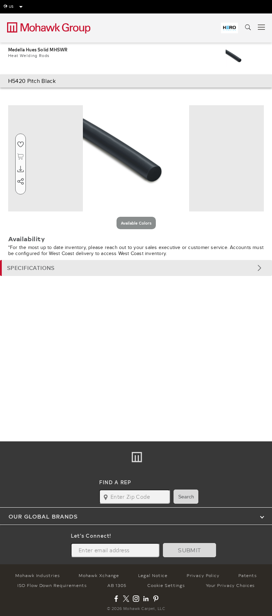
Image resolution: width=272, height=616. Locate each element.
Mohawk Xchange (99, 575)
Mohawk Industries (37, 575)
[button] (136, 268)
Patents (247, 575)
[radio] (136, 223)
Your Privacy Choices (230, 585)
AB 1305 (116, 585)
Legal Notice (153, 575)
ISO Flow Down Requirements (52, 585)
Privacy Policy (203, 575)
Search (186, 496)
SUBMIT (189, 550)
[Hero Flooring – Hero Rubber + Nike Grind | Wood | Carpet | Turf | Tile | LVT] (229, 28)
